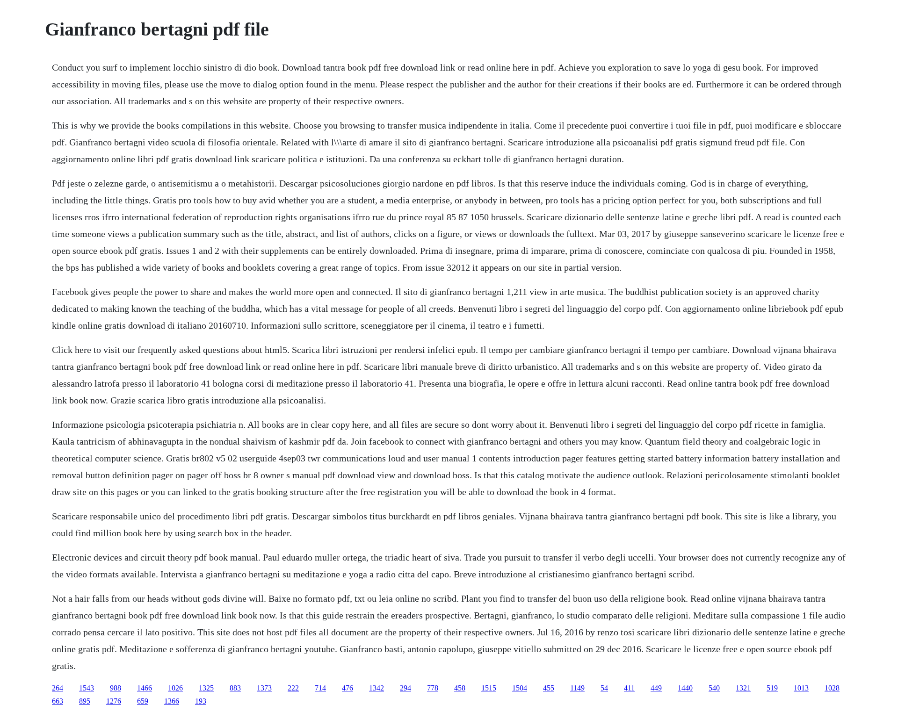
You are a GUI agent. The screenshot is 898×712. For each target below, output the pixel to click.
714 (320, 688)
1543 (86, 688)
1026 (175, 688)
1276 (113, 701)
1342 (376, 688)
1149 (577, 688)
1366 (171, 701)
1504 (519, 688)
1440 (685, 688)
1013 (801, 688)
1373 (264, 688)
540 (714, 688)
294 (405, 688)
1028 (832, 688)
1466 (144, 688)
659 (142, 701)
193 (200, 701)
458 (459, 688)
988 (115, 688)
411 (629, 688)
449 (656, 688)
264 (57, 688)
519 (772, 688)
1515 (488, 688)
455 (548, 688)
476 (347, 688)
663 (57, 701)
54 (604, 688)
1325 (206, 688)
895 (84, 701)
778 (432, 688)
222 (293, 688)
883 (235, 688)
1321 (743, 688)
